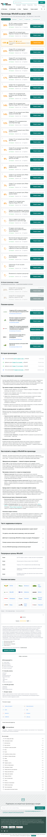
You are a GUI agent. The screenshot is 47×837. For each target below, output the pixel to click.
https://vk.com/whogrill (8, 666)
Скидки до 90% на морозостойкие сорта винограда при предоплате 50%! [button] (19, 311)
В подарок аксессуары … (19, 369)
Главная (2, 611)
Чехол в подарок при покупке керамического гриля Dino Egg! (17, 220)
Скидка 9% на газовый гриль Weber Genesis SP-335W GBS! (18, 148)
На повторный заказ (36, 19)
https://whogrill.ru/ (7, 665)
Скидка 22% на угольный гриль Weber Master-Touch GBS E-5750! (17, 58)
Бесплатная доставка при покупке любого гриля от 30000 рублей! (18, 238)
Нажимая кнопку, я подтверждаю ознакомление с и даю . (23, 812)
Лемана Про (30, 5)
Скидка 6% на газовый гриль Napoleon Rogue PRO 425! (17, 202)
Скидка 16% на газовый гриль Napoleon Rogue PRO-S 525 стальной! (19, 85)
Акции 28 (20, 19)
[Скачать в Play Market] (11, 827)
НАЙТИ (41, 2)
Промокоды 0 (14, 19)
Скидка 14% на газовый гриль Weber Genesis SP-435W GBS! (19, 113)
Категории (13, 9)
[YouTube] (7, 831)
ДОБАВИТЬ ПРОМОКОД (9, 650)
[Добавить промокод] (41, 9)
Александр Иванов (10, 727)
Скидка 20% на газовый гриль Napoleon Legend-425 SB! (17, 288)
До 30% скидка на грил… (19, 358)
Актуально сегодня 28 (6, 19)
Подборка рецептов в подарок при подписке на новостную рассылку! (18, 247)
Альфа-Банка (19, 507)
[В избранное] (2, 23)
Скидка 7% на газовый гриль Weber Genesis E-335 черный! (18, 175)
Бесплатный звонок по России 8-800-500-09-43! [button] (18, 344)
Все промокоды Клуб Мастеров (15, 339)
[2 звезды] (21, 621)
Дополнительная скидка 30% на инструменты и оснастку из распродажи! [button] (17, 336)
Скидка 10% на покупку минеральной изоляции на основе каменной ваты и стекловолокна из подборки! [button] (18, 328)
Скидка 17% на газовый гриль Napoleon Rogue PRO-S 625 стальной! (19, 76)
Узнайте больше (23, 647)
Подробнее (26, 27)
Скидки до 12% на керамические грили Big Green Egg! (18, 122)
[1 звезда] (20, 621)
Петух (35, 5)
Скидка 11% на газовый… (17, 366)
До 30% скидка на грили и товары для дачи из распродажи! (18, 24)
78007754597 (6, 662)
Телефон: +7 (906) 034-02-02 (13, 824)
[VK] (2, 831)
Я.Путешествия (41, 5)
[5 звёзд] (25, 621)
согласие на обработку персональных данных (13, 812)
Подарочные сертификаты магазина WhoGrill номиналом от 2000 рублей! (19, 211)
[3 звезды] (23, 621)
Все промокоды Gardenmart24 (15, 313)
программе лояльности (20, 43)
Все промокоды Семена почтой (15, 346)
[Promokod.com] (6, 4)
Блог (20, 9)
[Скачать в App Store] (4, 827)
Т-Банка (11, 507)
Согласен (33, 835)
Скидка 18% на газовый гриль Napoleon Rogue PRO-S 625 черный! (18, 67)
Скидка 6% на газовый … (17, 362)
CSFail (43, 6)
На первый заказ (27, 19)
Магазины (4, 9)
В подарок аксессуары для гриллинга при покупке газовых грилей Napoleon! (17, 229)
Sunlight (24, 5)
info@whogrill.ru (7, 663)
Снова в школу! (34, 9)
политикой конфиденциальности (32, 811)
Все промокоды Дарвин (14, 322)
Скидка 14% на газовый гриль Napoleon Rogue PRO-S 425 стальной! (19, 104)
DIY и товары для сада (10, 611)
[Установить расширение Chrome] (19, 827)
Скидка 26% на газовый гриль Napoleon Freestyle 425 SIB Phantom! (19, 33)
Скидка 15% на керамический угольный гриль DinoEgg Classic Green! (17, 95)
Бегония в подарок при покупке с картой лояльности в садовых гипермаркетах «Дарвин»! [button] (17, 319)
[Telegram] (4, 831)
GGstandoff (18, 5)
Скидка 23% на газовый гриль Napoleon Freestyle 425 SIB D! (17, 49)
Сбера (14, 507)
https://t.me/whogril (8, 668)
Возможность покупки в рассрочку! (18, 273)
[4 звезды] (24, 621)
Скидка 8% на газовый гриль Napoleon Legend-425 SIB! (17, 296)
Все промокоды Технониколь (15, 330)
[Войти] (44, 9)
